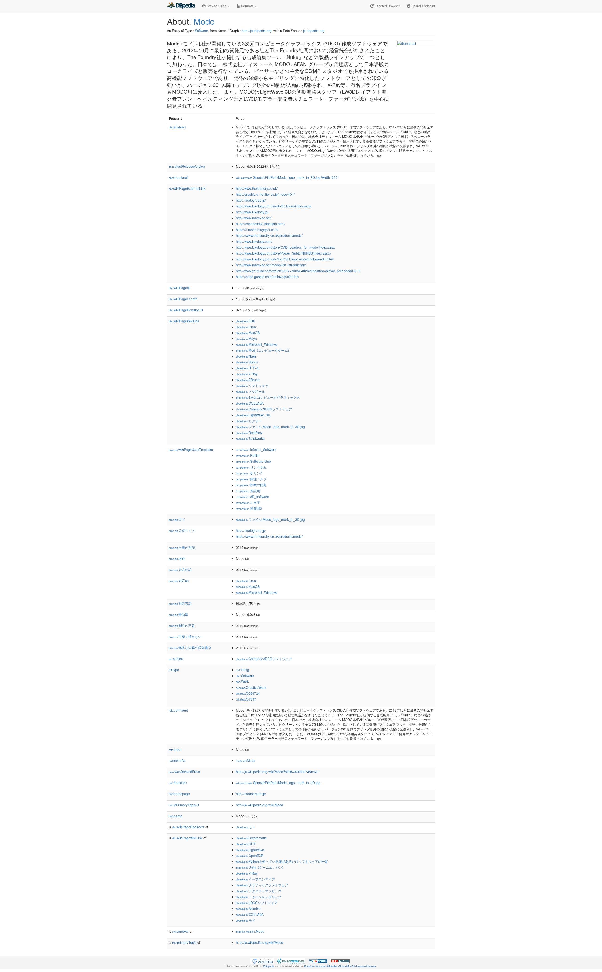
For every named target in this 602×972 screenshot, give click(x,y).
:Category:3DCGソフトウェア (264, 409)
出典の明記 (182, 547)
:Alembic (248, 908)
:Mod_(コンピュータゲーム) (262, 350)
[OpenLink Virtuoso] (262, 960)
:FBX (245, 321)
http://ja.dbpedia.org (257, 30)
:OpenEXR (249, 855)
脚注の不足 (182, 625)
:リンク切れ (251, 467)
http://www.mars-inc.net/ (254, 217)
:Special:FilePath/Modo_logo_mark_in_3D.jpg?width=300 (286, 177)
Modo (204, 21)
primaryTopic (184, 942)
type (174, 669)
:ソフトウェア (252, 385)
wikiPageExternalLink (187, 188)
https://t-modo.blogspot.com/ (257, 229)
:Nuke (246, 356)
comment (178, 710)
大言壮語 (180, 569)
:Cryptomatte (251, 838)
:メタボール (250, 391)
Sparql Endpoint (422, 6)
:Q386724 (248, 693)
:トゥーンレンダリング (258, 896)
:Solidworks (250, 438)
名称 (177, 558)
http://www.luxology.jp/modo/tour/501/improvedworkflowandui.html (285, 259)
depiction (178, 782)
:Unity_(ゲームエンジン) (259, 867)
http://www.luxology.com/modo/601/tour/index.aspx (273, 206)
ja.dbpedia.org (314, 30)
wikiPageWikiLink (184, 321)
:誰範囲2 (249, 508)
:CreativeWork (251, 687)
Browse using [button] (216, 6)
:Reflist (247, 455)
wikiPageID (179, 287)
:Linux (246, 326)
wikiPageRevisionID (186, 309)
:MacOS (248, 332)
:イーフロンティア (255, 879)
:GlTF (246, 843)
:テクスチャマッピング (258, 890)
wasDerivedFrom (184, 771)
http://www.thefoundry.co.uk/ (257, 188)
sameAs (177, 760)
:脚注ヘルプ (251, 479)
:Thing (242, 669)
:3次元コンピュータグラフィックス (268, 397)
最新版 (178, 614)
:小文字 (248, 502)
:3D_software (252, 496)
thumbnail (178, 177)
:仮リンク (249, 473)
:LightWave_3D (253, 415)
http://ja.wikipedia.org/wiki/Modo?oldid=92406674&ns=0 (277, 771)
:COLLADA (250, 403)
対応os (179, 580)
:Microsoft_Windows (256, 344)
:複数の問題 (251, 484)
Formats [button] (247, 6)
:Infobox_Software (256, 449)
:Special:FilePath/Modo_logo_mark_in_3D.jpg (278, 782)
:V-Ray (246, 373)
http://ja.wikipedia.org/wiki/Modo (259, 804)
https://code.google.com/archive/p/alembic (267, 276)
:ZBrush (247, 379)
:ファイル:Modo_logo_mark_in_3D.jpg (270, 426)
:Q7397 (246, 699)
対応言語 (180, 603)
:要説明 (248, 490)
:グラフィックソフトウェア (262, 885)
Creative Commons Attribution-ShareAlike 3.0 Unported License (340, 966)
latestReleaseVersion (187, 166)
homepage (179, 793)
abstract (177, 127)
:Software (245, 675)
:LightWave (250, 849)
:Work (242, 681)
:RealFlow (249, 432)
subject (176, 658)
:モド (245, 827)
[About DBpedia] (181, 6)
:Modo (245, 760)
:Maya (246, 338)
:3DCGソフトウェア (256, 902)
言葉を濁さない (185, 636)
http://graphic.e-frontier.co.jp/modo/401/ (265, 194)
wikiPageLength (183, 298)
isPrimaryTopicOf (184, 804)
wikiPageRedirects (188, 827)
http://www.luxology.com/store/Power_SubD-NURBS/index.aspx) (283, 253)
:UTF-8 (247, 368)
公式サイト (182, 530)
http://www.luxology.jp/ (252, 212)
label (175, 749)
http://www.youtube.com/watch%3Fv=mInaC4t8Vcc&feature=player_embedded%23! (298, 270)
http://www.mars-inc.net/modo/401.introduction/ (271, 265)
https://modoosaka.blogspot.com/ (260, 223)
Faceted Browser (387, 6)
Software (201, 30)
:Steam (247, 362)
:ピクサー (249, 420)
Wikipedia (268, 966)
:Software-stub (253, 461)
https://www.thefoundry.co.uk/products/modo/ (269, 235)
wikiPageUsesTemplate (191, 449)
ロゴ (177, 519)
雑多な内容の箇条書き (190, 647)
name (175, 815)
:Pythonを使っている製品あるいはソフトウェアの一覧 (282, 861)
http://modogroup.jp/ (251, 200)
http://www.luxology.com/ (254, 241)
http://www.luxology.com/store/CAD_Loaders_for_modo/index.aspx (285, 247)
